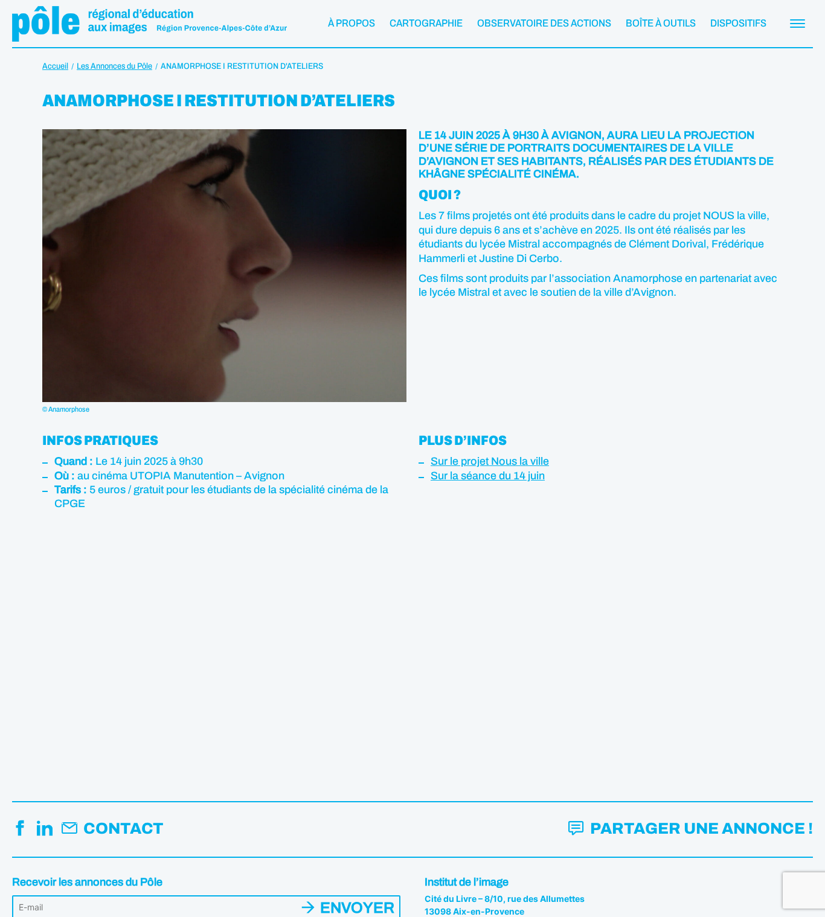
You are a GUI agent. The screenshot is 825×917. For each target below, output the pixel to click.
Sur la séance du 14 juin (488, 476)
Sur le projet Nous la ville (490, 461)
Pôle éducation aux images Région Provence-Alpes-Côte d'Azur (149, 23)
